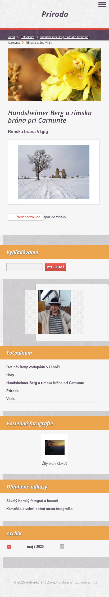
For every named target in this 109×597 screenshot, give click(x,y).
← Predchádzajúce (25, 217)
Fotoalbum (27, 37)
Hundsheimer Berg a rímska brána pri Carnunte (45, 383)
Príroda (12, 391)
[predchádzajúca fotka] (17, 172)
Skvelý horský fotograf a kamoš (32, 501)
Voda (10, 399)
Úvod (11, 37)
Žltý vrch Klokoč (54, 464)
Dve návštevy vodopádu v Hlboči (33, 367)
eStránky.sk (35, 582)
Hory (10, 375)
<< (9, 546)
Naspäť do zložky (52, 217)
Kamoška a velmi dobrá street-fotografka (39, 509)
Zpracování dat (86, 582)
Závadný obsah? (59, 582)
